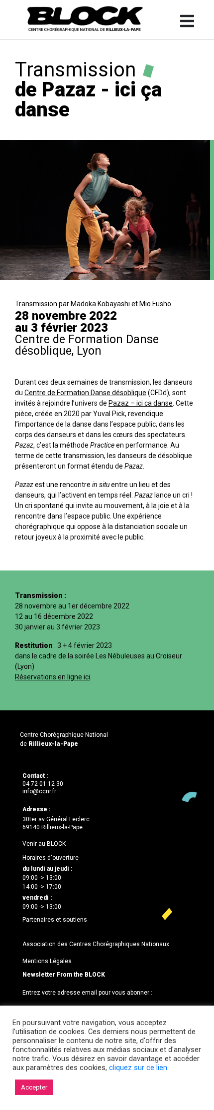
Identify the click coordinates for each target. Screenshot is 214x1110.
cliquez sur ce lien (138, 1067)
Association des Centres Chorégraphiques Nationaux (95, 944)
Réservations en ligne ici (52, 677)
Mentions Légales (47, 961)
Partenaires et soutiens (54, 919)
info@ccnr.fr (39, 791)
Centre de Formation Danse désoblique (85, 393)
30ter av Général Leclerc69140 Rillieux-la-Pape (56, 823)
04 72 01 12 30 (42, 783)
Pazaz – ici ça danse (140, 403)
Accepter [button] (34, 1087)
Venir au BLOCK (44, 843)
